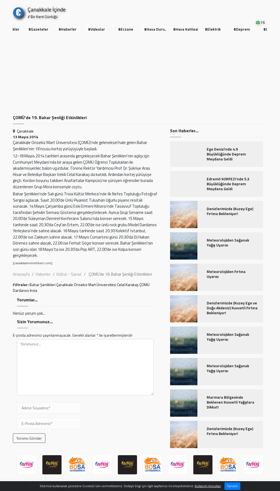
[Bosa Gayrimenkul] (77, 465)
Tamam (232, 486)
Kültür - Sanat (69, 274)
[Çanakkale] (18, 11)
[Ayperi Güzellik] (27, 465)
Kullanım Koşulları (208, 486)
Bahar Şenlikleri (43, 284)
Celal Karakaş (128, 284)
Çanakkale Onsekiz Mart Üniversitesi (86, 284)
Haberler (43, 274)
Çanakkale (25, 131)
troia (33, 290)
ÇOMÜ (144, 284)
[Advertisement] (140, 74)
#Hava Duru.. (155, 29)
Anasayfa (21, 274)
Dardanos (21, 290)
